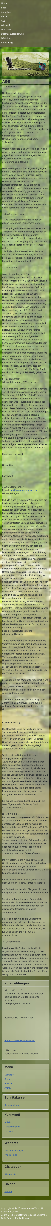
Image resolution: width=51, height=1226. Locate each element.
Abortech (9, 1083)
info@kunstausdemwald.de (24, 490)
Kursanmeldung (12, 1105)
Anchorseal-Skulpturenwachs (19, 1040)
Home (4, 3)
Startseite (9, 1074)
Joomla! (5, 1214)
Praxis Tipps (10, 1154)
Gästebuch (6, 38)
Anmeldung (7, 42)
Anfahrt (8, 1122)
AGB (3, 20)
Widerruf (5, 25)
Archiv (7, 1087)
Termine (8, 1131)
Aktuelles (5, 12)
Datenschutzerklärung (12, 33)
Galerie (8, 1191)
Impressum (6, 29)
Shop (3, 7)
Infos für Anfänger (13, 1150)
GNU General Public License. (15, 1218)
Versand (5, 16)
